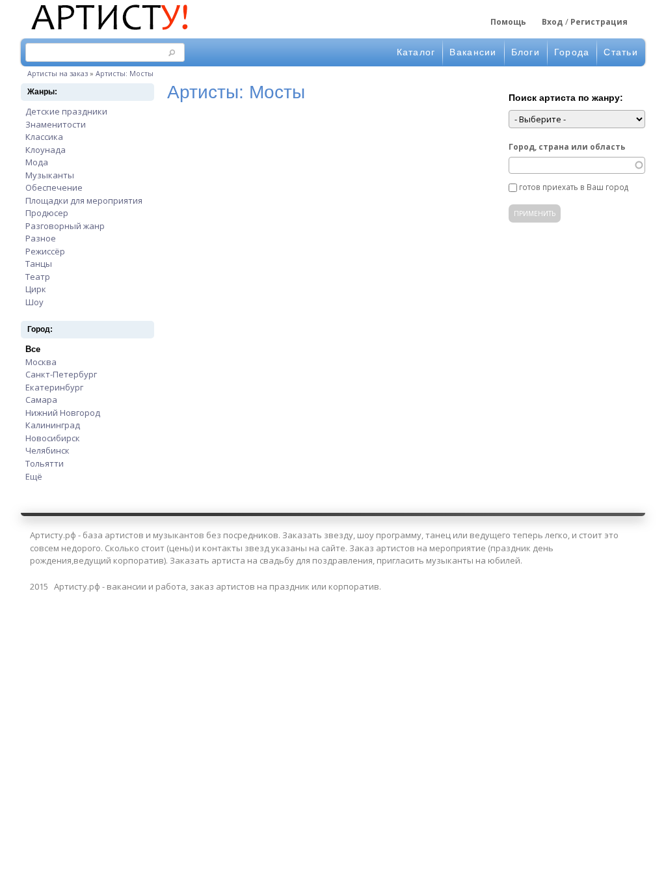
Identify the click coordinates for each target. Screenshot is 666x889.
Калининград (52, 425)
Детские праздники (66, 111)
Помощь (508, 21)
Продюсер (46, 213)
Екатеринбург (54, 387)
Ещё (33, 476)
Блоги (525, 52)
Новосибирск (52, 438)
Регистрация (599, 21)
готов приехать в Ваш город (573, 187)
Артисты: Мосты (124, 73)
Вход (552, 21)
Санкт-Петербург (61, 374)
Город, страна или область (567, 146)
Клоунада (45, 150)
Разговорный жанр (65, 226)
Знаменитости (55, 124)
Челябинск (47, 450)
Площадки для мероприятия (83, 200)
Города (572, 52)
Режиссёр (45, 251)
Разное (40, 238)
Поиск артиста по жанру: (566, 97)
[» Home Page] (108, 31)
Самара (41, 399)
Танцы (38, 263)
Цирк (35, 289)
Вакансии (472, 52)
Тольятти (44, 463)
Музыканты (49, 175)
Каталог (416, 52)
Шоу (34, 302)
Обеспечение (54, 187)
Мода (36, 162)
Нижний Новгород (62, 412)
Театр (37, 276)
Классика (44, 137)
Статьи (621, 52)
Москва (41, 362)
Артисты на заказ (57, 73)
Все (32, 349)
